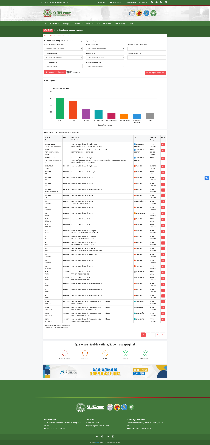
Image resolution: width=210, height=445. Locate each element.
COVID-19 (76, 72)
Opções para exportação (156, 72)
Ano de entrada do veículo (54, 45)
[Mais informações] (163, 144)
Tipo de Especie (51, 62)
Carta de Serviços (120, 24)
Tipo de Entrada (51, 53)
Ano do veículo (92, 45)
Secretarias (78, 24)
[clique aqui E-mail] (97, 436)
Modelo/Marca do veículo (138, 45)
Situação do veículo (94, 62)
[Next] (162, 334)
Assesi (97, 442)
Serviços (89, 24)
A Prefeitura (54, 24)
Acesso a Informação (57, 36)
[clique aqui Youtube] (108, 436)
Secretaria (91, 53)
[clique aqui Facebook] (102, 436)
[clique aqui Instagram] (113, 436)
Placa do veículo (135, 53)
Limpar (61, 72)
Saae (131, 24)
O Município (66, 24)
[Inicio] (46, 23)
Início (46, 36)
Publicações (107, 24)
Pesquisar (50, 72)
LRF (97, 24)
